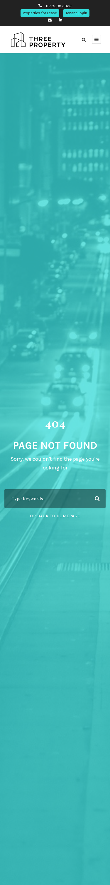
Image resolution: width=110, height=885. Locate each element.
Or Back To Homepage (55, 515)
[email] (50, 20)
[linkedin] (60, 20)
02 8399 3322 (59, 6)
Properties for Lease (40, 13)
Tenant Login (76, 13)
